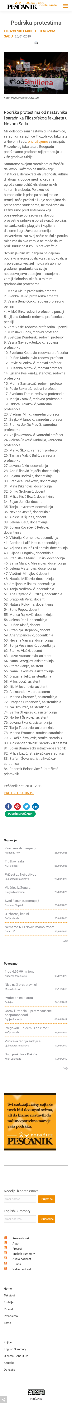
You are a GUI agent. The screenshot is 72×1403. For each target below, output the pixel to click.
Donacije (9, 1369)
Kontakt (9, 1363)
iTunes (16, 1264)
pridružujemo (38, 141)
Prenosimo (11, 1316)
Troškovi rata (14, 861)
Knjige (8, 1342)
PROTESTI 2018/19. (19, 793)
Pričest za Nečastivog (20, 874)
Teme (7, 1323)
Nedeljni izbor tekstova (21, 1191)
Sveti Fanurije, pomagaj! (22, 901)
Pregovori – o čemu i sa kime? (27, 1028)
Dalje (65, 940)
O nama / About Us (16, 1356)
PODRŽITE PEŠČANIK (20, 813)
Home (8, 1288)
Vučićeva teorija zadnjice (23, 1041)
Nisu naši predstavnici (21, 985)
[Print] (36, 42)
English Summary (17, 1211)
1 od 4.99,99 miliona (19, 971)
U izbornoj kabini (17, 914)
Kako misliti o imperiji (20, 848)
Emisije (8, 1302)
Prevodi (17, 1248)
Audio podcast (21, 1259)
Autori (16, 1243)
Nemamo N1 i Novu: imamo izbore (30, 927)
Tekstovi (9, 1295)
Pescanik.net (20, 1238)
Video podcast (21, 1269)
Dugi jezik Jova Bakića (21, 1054)
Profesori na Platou (19, 998)
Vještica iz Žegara (18, 887)
